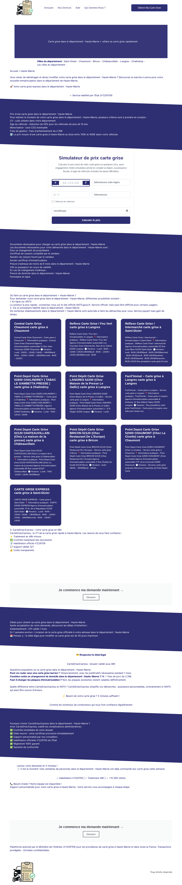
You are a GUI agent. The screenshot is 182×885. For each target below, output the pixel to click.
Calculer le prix (91, 220)
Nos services (64, 8)
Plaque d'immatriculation (64, 178)
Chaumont (85, 61)
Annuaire (48, 8)
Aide (78, 8)
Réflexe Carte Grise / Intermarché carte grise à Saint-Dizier (143, 327)
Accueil (14, 71)
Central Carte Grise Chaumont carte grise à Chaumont (31, 327)
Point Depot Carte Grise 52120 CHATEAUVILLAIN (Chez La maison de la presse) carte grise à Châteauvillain (31, 436)
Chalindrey (137, 61)
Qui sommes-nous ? (95, 8)
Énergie (96, 190)
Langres (124, 61)
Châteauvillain (110, 61)
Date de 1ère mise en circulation (67, 206)
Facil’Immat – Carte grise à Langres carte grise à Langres (144, 379)
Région (95, 178)
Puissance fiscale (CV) (63, 190)
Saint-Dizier (70, 61)
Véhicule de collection (65, 201)
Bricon (96, 61)
